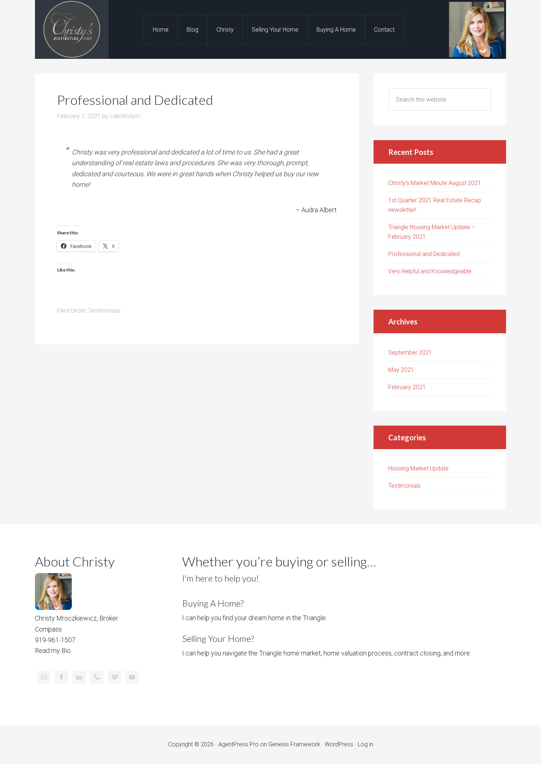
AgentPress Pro (238, 744)
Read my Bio (53, 650)
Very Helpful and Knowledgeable (429, 271)
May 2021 (401, 369)
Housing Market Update (418, 468)
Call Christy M (71, 29)
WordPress (339, 744)
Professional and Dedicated (424, 253)
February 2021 (407, 387)
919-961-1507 (55, 640)
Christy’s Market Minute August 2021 (434, 183)
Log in (365, 744)
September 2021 (410, 352)
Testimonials (104, 310)
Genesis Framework (294, 744)
